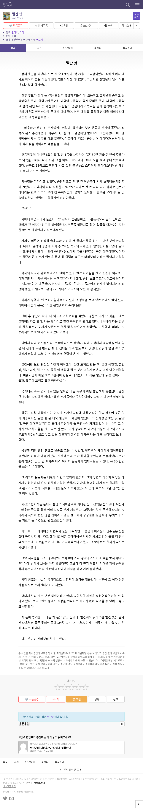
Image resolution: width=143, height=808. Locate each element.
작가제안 (136, 16)
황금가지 (9, 791)
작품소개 (127, 48)
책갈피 (97, 48)
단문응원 (68, 48)
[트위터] (5, 798)
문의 (28, 782)
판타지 (15, 32)
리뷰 (39, 48)
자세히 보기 (43, 667)
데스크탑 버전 (9, 786)
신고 (115, 699)
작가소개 (126, 25)
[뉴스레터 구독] (11, 798)
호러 (21, 32)
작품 (13, 48)
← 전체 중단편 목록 (71, 769)
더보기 (39, 39)
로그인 (50, 717)
